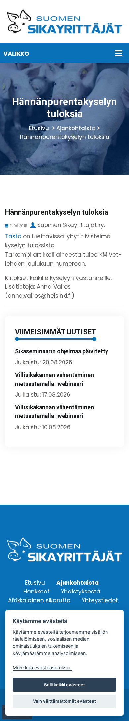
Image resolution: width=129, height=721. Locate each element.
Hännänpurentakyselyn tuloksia (64, 137)
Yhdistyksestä (80, 591)
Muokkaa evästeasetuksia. (42, 667)
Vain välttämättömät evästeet (64, 701)
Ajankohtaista (76, 128)
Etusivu (39, 128)
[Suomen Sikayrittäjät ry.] (64, 21)
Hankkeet (36, 591)
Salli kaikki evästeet (64, 684)
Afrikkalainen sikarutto (39, 600)
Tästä (13, 236)
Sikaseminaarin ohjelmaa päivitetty (61, 351)
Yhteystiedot (100, 600)
